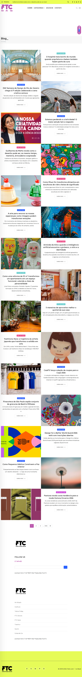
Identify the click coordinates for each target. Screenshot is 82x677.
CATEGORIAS (38, 8)
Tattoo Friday (19, 611)
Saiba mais (60, 73)
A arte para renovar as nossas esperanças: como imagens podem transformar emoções (21, 216)
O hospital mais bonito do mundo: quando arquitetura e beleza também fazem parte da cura (61, 59)
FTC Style (18, 620)
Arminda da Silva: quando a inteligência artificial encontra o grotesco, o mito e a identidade (61, 247)
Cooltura (17, 607)
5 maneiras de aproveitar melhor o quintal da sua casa (61, 308)
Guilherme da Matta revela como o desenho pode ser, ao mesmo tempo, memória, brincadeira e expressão (21, 153)
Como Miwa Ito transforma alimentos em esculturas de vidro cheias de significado (34, 2)
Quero (17, 629)
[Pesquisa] (68, 2)
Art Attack (18, 602)
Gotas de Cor (19, 633)
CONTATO (58, 8)
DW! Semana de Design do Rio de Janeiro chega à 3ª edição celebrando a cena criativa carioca (21, 90)
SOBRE (29, 8)
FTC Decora (18, 615)
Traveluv (17, 624)
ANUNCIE (49, 8)
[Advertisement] (41, 24)
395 (46, 526)
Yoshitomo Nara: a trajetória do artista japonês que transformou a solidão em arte (21, 341)
